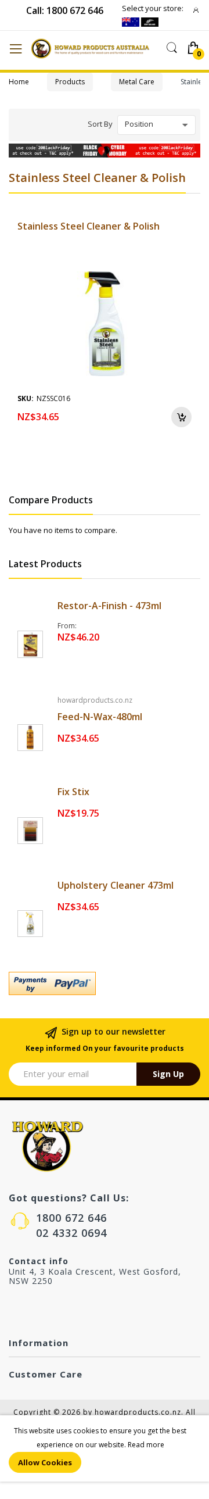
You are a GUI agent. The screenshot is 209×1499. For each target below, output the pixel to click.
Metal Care (136, 82)
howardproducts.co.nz (94, 700)
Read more (146, 1445)
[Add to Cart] (181, 417)
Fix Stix (73, 791)
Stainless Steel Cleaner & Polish (88, 226)
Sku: (25, 398)
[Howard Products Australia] (94, 48)
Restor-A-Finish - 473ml (109, 605)
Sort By (100, 124)
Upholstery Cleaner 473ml (115, 885)
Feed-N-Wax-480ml (99, 716)
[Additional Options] (104, 983)
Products (70, 82)
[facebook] (14, 1308)
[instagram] (38, 1308)
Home (19, 82)
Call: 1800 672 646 (64, 10)
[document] (104, 1448)
